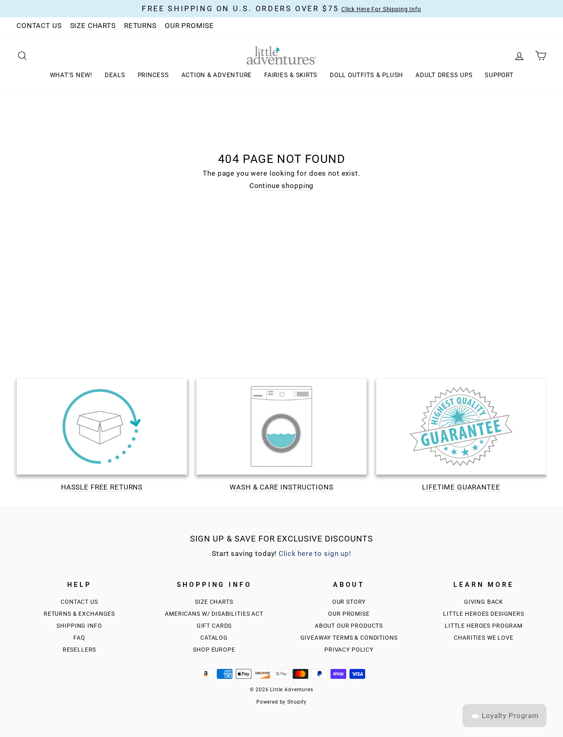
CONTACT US (39, 25)
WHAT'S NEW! (71, 75)
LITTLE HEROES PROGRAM (484, 625)
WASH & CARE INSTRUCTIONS (281, 487)
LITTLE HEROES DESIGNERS (483, 613)
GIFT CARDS (214, 625)
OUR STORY (349, 601)
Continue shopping (281, 185)
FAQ (79, 637)
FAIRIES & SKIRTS (290, 75)
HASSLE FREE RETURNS (102, 487)
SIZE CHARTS (93, 25)
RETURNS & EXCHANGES (79, 613)
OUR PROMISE (189, 25)
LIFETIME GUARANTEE (461, 487)
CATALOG (214, 637)
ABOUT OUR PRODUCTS (349, 625)
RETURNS (140, 25)
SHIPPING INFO (79, 625)
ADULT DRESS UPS (443, 75)
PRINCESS (153, 75)
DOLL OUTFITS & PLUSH (366, 75)
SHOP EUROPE (214, 649)
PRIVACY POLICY (348, 649)
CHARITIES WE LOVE (483, 637)
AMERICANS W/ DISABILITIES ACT (214, 613)
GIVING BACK (483, 601)
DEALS (115, 75)
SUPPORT (499, 75)
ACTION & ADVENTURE (216, 75)
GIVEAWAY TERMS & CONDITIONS (349, 637)
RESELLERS (79, 649)
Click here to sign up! (315, 553)
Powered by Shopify (281, 702)
